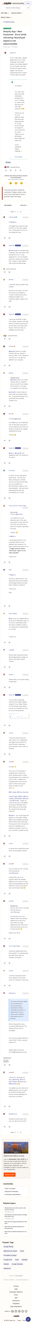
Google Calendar (17, 1264)
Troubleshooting (8, 22)
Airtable (6, 1264)
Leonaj (11, 843)
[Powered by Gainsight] (16, 1276)
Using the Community (11, 1191)
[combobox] (16, 7)
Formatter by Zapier (10, 1255)
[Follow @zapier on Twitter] (22, 1311)
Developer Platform (16, 1292)
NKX (10, 570)
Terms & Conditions (8, 1279)
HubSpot (24, 1259)
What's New (5, 17)
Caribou (11, 674)
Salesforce (7, 1268)
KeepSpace (12, 993)
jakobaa (11, 279)
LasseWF (11, 650)
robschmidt (12, 217)
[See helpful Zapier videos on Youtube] (26, 1311)
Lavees (11, 970)
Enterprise (16, 1300)
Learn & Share (16, 13)
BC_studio (12, 470)
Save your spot (9, 1174)
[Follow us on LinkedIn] (16, 1311)
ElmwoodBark (13, 613)
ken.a (10, 414)
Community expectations (13, 1194)
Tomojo (11, 733)
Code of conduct (10, 1188)
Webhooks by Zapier (10, 1251)
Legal (19, 1320)
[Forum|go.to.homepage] (12, 3)
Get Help (4, 13)
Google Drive (8, 1259)
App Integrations (16, 1306)
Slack (17, 1259)
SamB (10, 762)
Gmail (22, 1251)
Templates (16, 1303)
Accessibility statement (22, 1279)
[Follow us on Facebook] (12, 1311)
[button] (28, 3)
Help (16, 1289)
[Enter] (3, 7)
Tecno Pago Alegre (14, 946)
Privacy (25, 1320)
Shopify (8, 162)
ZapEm (12, 53)
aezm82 (11, 901)
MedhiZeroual (13, 1114)
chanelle (11, 346)
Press (16, 1295)
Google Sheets (8, 1246)
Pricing (16, 1286)
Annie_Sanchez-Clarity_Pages (17, 505)
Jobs (16, 1298)
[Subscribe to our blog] (19, 1311)
